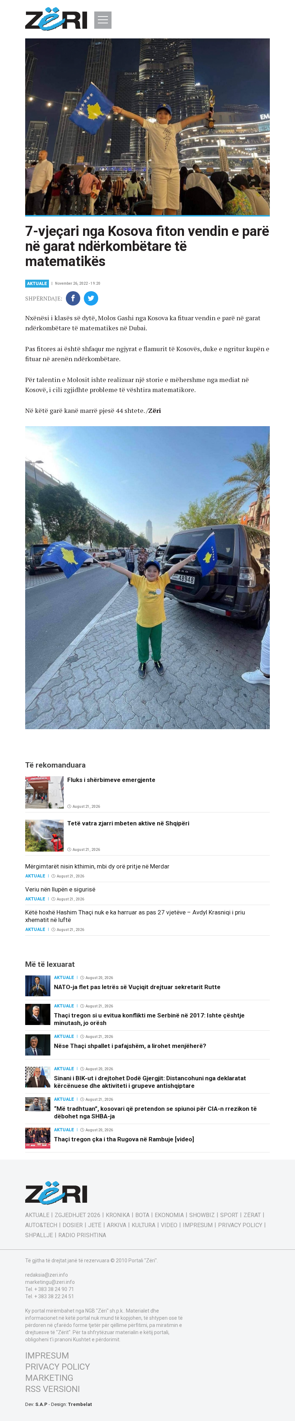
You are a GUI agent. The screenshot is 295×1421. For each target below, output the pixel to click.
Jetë (94, 1225)
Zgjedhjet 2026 (77, 1215)
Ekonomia (169, 1215)
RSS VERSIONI (52, 1389)
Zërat (252, 1215)
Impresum (198, 1225)
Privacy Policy (240, 1225)
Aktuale (37, 283)
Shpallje (39, 1235)
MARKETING (49, 1378)
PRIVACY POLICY (57, 1367)
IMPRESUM (47, 1356)
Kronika (118, 1215)
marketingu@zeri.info (50, 1282)
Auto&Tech (41, 1225)
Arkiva (116, 1225)
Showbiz (202, 1215)
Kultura (143, 1225)
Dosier (73, 1225)
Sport (229, 1215)
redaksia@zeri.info (46, 1275)
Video (169, 1225)
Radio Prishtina (82, 1235)
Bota (142, 1215)
